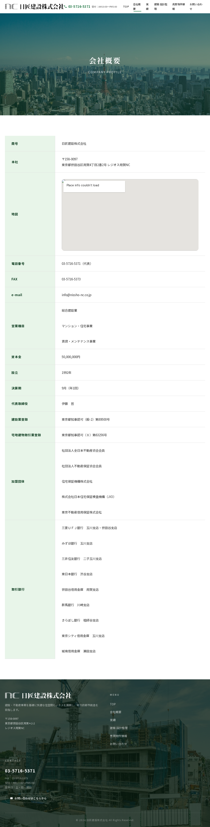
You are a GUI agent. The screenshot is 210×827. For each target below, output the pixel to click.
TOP (126, 6)
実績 (147, 6)
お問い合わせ (196, 6)
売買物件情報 (178, 6)
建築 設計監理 (161, 6)
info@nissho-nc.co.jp (76, 294)
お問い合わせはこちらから (31, 798)
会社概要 (137, 6)
